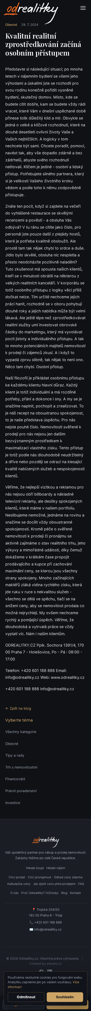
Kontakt (75, 893)
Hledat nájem (55, 868)
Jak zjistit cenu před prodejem (54, 884)
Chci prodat (17, 877)
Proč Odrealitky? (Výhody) (40, 893)
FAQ (81, 884)
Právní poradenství (21, 791)
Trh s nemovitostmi (21, 767)
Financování (15, 779)
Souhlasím (65, 997)
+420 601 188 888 (48, 922)
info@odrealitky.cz (48, 929)
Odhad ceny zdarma (68, 877)
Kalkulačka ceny (18, 884)
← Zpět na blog (18, 708)
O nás (14, 893)
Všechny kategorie (20, 731)
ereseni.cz (54, 963)
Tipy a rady (14, 755)
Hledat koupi (35, 868)
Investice (12, 802)
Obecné (11, 743)
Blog (64, 893)
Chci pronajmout (39, 877)
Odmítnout (26, 997)
